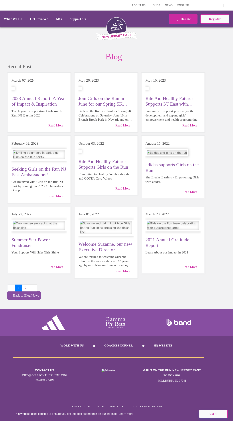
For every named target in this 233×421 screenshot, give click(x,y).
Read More (55, 125)
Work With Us (72, 345)
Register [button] (215, 19)
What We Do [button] (13, 19)
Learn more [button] (126, 413)
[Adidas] (53, 322)
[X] (207, 5)
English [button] (183, 5)
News (169, 5)
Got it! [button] (213, 413)
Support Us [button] (78, 19)
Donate (185, 19)
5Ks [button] (59, 19)
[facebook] (219, 5)
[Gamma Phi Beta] (115, 322)
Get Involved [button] (39, 19)
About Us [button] (139, 5)
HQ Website (163, 345)
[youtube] (213, 5)
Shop (156, 5)
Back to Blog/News (26, 295)
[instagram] (202, 5)
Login (3, 5)
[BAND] (178, 323)
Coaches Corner (118, 345)
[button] (228, 5)
